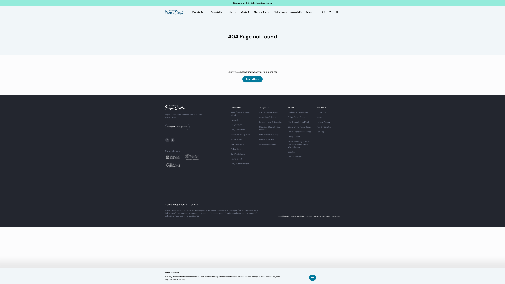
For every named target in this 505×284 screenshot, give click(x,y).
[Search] (323, 12)
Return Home (252, 79)
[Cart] (330, 12)
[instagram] (173, 140)
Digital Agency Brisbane (322, 216)
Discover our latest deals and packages (252, 3)
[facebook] (167, 140)
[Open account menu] (337, 12)
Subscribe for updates (177, 127)
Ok (312, 278)
